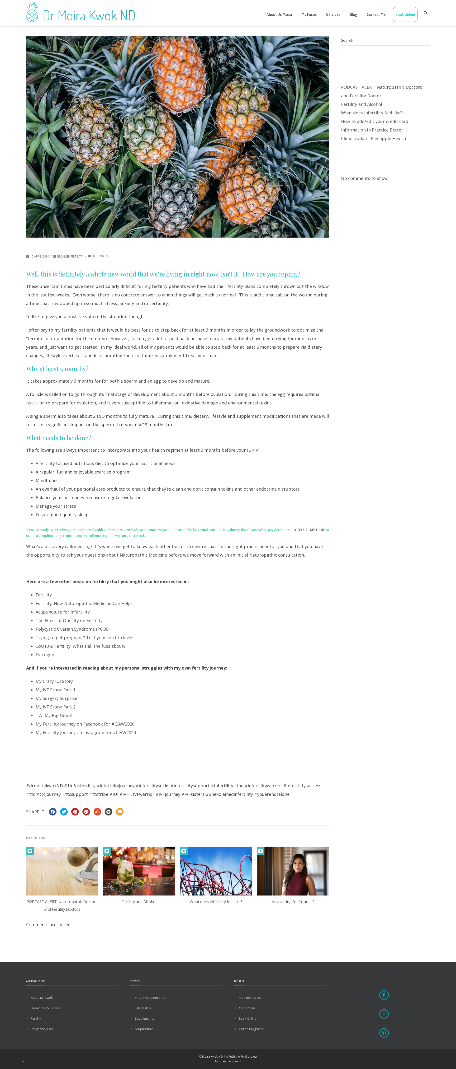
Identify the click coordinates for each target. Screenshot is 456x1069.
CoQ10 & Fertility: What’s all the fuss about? (81, 646)
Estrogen (45, 654)
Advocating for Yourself (293, 901)
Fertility (76, 256)
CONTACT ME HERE (309, 530)
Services (333, 14)
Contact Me (376, 14)
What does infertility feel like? (216, 901)
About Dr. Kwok (42, 997)
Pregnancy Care (42, 1029)
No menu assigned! (228, 1061)
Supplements (144, 1018)
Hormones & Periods (46, 1008)
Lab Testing (143, 1008)
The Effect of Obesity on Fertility (69, 620)
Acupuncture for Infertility (63, 612)
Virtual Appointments (150, 997)
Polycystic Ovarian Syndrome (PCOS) (72, 629)
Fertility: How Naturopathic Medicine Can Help (83, 603)
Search (347, 40)
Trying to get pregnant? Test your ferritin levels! (85, 637)
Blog (353, 14)
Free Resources (250, 997)
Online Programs (251, 1029)
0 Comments (101, 256)
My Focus (309, 14)
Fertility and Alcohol (139, 901)
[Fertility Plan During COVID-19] (177, 137)
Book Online (405, 14)
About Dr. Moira (279, 14)
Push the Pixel (237, 1057)
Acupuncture (144, 1029)
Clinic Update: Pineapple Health (373, 138)
